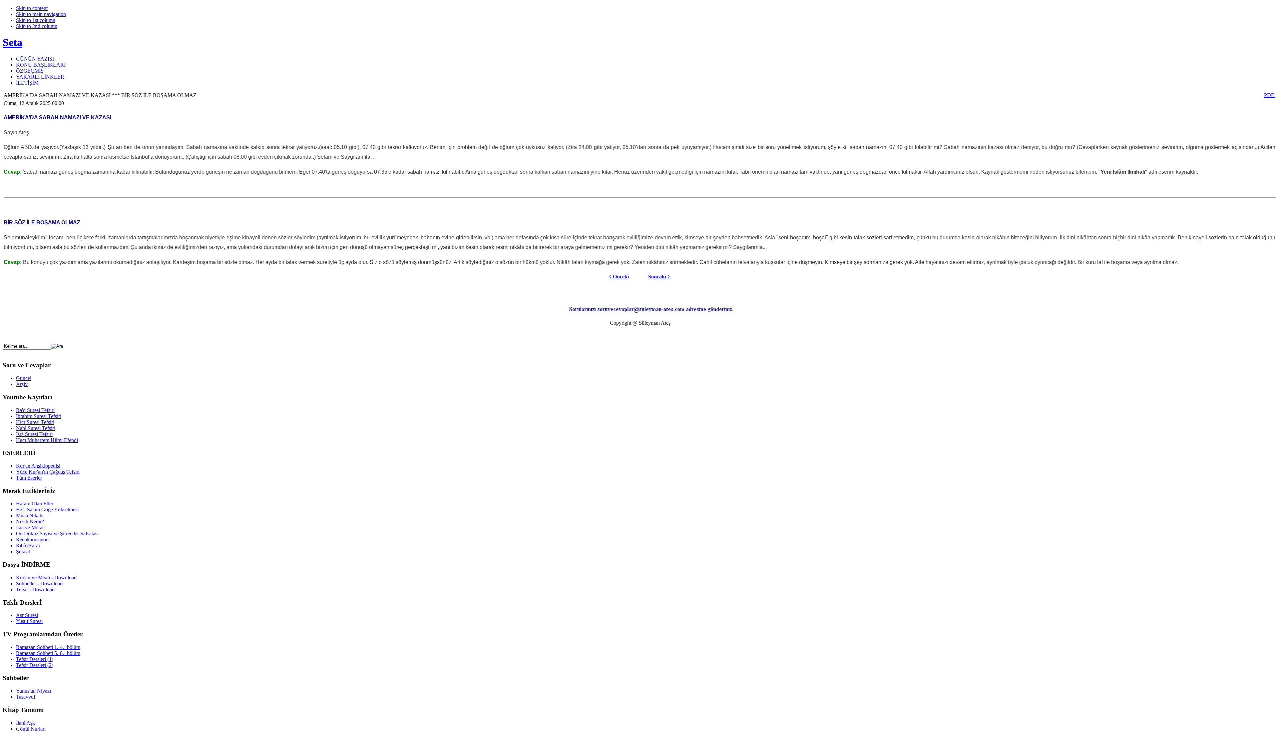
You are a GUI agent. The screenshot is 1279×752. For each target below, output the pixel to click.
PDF (1269, 95)
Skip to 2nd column (36, 26)
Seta (12, 42)
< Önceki (619, 276)
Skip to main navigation (41, 14)
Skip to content (32, 8)
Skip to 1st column (35, 20)
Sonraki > (659, 276)
